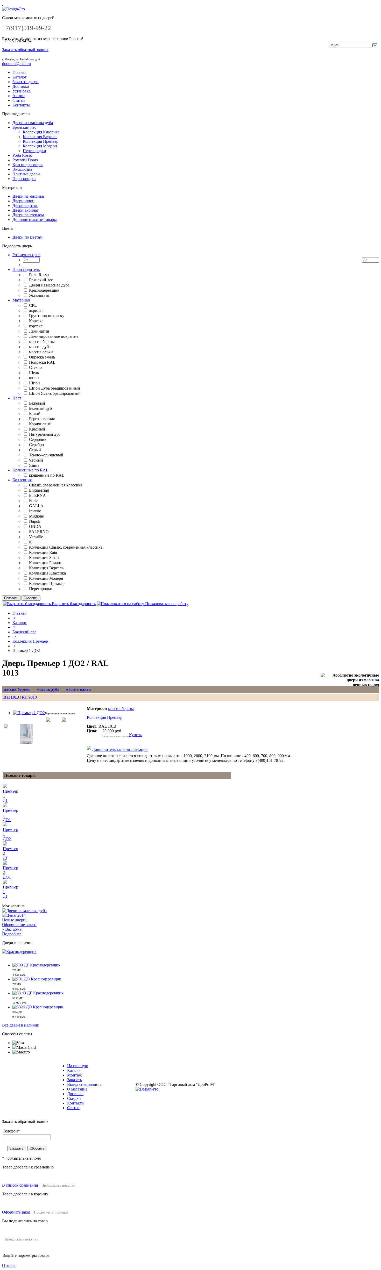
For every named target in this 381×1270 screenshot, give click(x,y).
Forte (33, 500)
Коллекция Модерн (40, 146)
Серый (35, 450)
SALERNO (39, 531)
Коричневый (40, 424)
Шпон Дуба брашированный (54, 388)
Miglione (36, 516)
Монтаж (74, 1075)
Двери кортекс (25, 205)
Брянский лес (24, 127)
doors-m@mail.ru (16, 63)
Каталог (19, 77)
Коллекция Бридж (45, 563)
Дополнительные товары (34, 219)
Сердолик (37, 439)
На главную (77, 1066)
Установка (21, 91)
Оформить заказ (16, 1212)
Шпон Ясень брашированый (54, 393)
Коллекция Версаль (40, 136)
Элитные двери (26, 174)
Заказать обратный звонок (25, 49)
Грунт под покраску (46, 315)
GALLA (36, 506)
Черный (36, 460)
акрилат (36, 310)
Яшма (34, 465)
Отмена (9, 1265)
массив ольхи (41, 352)
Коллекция (22, 480)
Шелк (34, 372)
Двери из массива (28, 196)
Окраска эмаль (42, 357)
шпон (34, 378)
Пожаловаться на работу (166, 603)
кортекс (36, 326)
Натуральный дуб (44, 434)
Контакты (21, 105)
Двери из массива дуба (32, 122)
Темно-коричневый (46, 455)
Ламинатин (39, 331)
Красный (37, 429)
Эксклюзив (22, 169)
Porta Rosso (22, 155)
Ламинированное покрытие (53, 336)
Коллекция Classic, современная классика (65, 547)
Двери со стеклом (28, 215)
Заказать (74, 1080)
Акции (18, 96)
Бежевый (37, 403)
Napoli (34, 521)
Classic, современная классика (55, 485)
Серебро (36, 444)
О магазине (77, 1089)
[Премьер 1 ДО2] (29, 713)
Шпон (34, 383)
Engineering (39, 490)
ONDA (35, 526)
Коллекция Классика (41, 132)
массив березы (42, 341)
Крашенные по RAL (30, 470)
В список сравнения (20, 1185)
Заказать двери (25, 82)
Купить (135, 735)
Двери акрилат (25, 210)
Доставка (20, 86)
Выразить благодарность (73, 603)
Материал (21, 300)
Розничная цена (26, 255)
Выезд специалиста (84, 1084)
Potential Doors (25, 160)
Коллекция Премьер (40, 141)
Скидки (74, 1098)
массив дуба (40, 347)
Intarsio (35, 511)
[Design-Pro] (13, 9)
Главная (19, 72)
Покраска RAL (42, 362)
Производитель (26, 269)
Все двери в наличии (20, 1025)
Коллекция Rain (43, 552)
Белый (34, 413)
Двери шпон (23, 201)
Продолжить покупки (58, 1185)
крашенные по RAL (46, 475)
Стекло (35, 367)
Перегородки (34, 150)
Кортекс (36, 321)
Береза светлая (42, 419)
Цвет (16, 398)
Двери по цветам (27, 237)
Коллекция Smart (44, 557)
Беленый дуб (40, 408)
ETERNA (37, 495)
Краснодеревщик (27, 164)
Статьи (18, 100)
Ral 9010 (29, 697)
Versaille (36, 537)
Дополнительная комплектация (119, 749)
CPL (33, 305)
